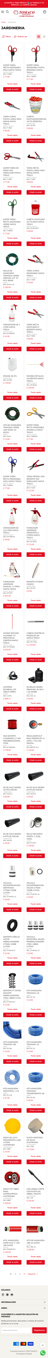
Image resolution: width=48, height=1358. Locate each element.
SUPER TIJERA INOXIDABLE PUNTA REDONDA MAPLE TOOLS (35, 69)
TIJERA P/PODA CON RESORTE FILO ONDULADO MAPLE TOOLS (36, 480)
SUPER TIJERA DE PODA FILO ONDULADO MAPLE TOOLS (12, 171)
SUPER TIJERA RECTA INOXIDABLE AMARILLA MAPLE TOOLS (35, 429)
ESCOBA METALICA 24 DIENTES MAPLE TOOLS (35, 378)
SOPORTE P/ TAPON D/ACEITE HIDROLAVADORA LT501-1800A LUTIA (12, 994)
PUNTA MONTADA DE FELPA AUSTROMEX (35, 1140)
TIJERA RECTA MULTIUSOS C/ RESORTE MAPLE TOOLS (34, 328)
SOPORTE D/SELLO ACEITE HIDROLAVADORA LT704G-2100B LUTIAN (11, 942)
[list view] (44, 36)
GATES (5, 1248)
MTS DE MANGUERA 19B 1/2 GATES (36, 1241)
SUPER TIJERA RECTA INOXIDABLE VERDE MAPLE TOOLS (12, 223)
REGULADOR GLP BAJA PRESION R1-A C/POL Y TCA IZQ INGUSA (36, 739)
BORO (5, 283)
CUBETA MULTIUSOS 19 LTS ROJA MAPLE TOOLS (36, 221)
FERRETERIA (31, 124)
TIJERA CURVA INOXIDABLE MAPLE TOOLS (35, 273)
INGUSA (29, 746)
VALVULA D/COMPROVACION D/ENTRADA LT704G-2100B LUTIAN (11, 888)
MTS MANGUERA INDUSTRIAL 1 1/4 (11, 1089)
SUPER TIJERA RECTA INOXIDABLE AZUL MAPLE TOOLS (12, 479)
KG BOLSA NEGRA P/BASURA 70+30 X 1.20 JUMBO (35, 689)
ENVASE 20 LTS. (10, 376)
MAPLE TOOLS (8, 72)
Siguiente (32, 1274)
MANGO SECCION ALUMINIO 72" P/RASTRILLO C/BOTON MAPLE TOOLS (11, 638)
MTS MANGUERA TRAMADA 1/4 (34, 991)
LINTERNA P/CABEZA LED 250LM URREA (9, 689)
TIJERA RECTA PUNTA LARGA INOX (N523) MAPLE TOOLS (36, 171)
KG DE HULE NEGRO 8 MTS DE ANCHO (35, 788)
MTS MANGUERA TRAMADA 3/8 (10, 1043)
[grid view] (38, 36)
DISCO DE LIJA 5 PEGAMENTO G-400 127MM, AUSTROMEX (12, 1141)
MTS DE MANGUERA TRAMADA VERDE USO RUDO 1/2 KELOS (12, 429)
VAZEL (29, 841)
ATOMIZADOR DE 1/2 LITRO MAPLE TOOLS (10, 530)
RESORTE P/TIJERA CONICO (35, 583)
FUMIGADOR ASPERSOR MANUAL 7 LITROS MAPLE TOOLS (11, 585)
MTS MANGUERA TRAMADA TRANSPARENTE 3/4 (35, 1091)
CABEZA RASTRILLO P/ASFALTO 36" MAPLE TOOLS (35, 635)
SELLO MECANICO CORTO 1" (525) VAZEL (34, 836)
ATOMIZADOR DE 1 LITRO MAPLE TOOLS (11, 327)
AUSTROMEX (7, 1147)
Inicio (3, 22)
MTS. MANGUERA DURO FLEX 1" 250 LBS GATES (11, 1242)
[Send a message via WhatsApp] (43, 1353)
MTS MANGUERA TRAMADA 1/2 (34, 1043)
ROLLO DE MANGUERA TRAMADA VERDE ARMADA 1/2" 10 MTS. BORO (11, 276)
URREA (5, 694)
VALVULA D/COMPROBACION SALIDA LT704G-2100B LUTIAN (35, 886)
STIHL (5, 746)
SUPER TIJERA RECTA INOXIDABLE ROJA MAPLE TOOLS (12, 67)
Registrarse (39, 1330)
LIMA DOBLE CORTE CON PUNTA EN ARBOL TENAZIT (35, 1191)
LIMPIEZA (30, 694)
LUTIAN (6, 895)
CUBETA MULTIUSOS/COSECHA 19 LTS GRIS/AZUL (36, 119)
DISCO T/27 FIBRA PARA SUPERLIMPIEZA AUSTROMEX (11, 1193)
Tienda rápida (12, 84)
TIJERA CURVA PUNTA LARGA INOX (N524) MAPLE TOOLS (12, 120)
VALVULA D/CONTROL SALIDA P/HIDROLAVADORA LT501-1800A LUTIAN (35, 942)
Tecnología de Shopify (24, 1354)
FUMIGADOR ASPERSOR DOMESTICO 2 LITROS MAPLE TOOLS (33, 533)
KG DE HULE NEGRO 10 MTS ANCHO (12, 788)
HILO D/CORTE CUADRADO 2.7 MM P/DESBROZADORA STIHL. (12, 739)
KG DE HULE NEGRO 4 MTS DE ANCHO (12, 835)
